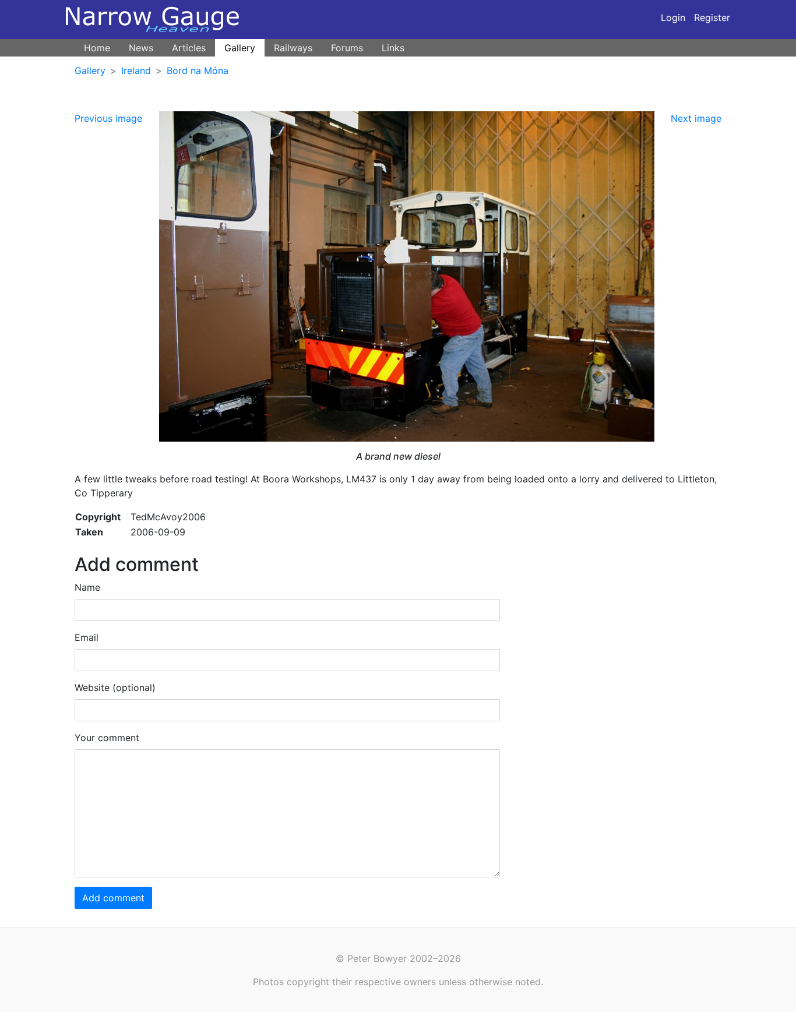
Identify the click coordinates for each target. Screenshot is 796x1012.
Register (712, 17)
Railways (293, 48)
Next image (696, 118)
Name (87, 587)
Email (86, 637)
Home (97, 48)
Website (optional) (115, 687)
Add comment (113, 898)
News (141, 48)
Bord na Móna (197, 70)
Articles (189, 48)
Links (393, 48)
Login (673, 17)
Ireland (136, 70)
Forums (347, 48)
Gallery (239, 48)
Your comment (107, 737)
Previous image (108, 118)
